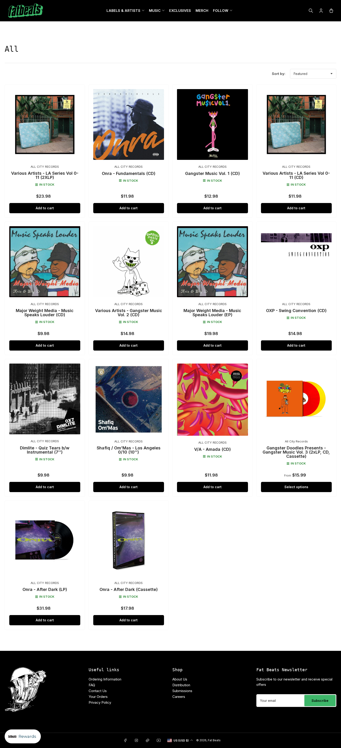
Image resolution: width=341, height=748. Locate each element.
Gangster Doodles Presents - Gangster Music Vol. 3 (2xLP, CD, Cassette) (296, 452)
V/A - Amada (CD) (212, 449)
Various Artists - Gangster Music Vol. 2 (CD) (128, 312)
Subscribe (320, 701)
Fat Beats (214, 740)
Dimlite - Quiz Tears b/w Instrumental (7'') (44, 450)
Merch (202, 10)
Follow (220, 10)
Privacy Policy (100, 702)
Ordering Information (105, 679)
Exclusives (180, 10)
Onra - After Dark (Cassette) (129, 589)
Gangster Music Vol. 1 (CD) (212, 173)
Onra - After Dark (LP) (45, 589)
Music (155, 10)
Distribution (181, 685)
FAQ (92, 685)
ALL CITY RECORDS (45, 166)
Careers (178, 696)
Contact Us (98, 691)
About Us (179, 679)
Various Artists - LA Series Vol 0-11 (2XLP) (44, 175)
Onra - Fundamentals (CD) (128, 173)
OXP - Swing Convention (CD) (296, 310)
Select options (296, 487)
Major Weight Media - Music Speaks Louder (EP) (212, 312)
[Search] (311, 11)
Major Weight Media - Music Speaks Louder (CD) (45, 312)
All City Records (296, 441)
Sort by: (278, 73)
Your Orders (98, 696)
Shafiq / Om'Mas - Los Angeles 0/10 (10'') (129, 450)
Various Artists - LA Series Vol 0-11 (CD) (296, 175)
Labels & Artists (123, 10)
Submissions (182, 691)
